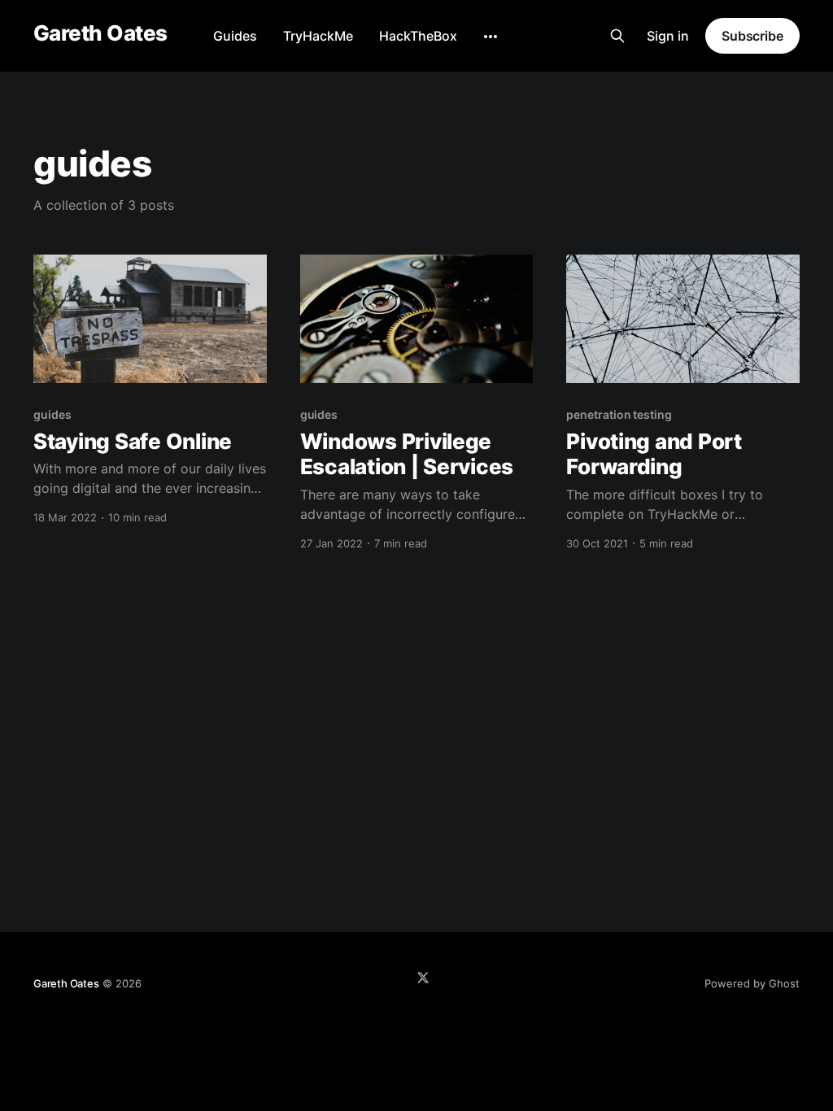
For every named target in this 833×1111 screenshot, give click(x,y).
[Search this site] (617, 36)
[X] (423, 977)
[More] (490, 36)
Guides (235, 36)
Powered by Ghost (752, 983)
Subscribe (752, 36)
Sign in (668, 36)
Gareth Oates (100, 33)
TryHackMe (318, 36)
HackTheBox (418, 36)
